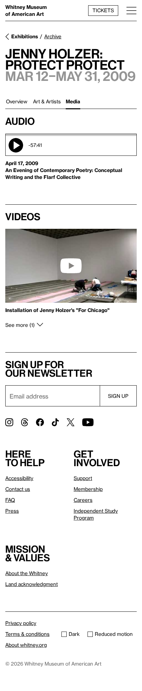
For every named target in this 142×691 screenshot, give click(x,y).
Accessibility (19, 478)
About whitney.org (26, 645)
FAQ (10, 500)
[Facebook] (40, 422)
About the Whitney (26, 573)
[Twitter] (70, 422)
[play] (71, 265)
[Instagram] (9, 422)
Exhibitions (24, 36)
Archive (52, 36)
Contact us (17, 489)
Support (83, 478)
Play (16, 145)
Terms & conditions (27, 634)
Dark (74, 634)
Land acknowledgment (31, 584)
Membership (88, 489)
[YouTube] (87, 422)
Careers (83, 500)
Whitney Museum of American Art (26, 10)
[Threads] (24, 422)
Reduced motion (114, 634)
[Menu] (131, 10)
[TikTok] (55, 422)
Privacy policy (20, 623)
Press (12, 511)
